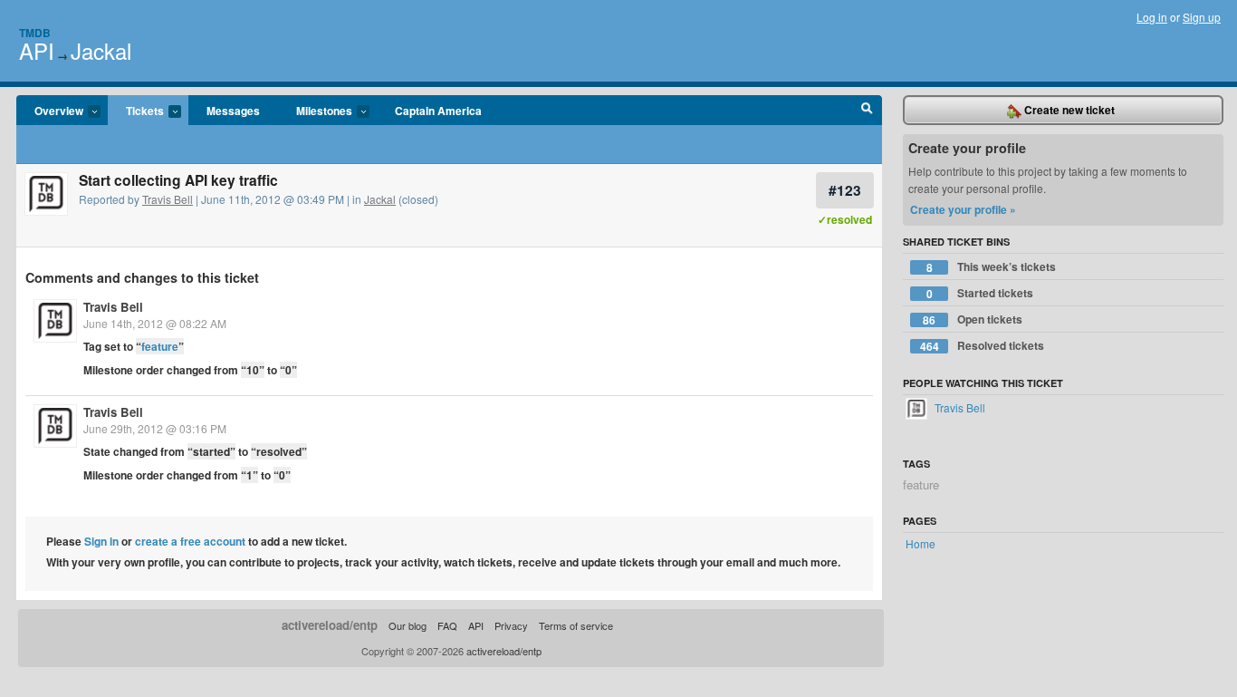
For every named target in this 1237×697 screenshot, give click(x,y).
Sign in (101, 541)
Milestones (315, 111)
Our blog (407, 625)
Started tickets (980, 293)
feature (159, 346)
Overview (49, 111)
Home (920, 543)
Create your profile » (963, 209)
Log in (1151, 16)
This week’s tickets (991, 267)
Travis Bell (167, 199)
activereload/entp (330, 625)
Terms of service (576, 625)
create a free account (190, 541)
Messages (233, 110)
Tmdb (35, 32)
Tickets (136, 111)
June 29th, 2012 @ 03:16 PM (154, 428)
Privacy (511, 625)
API (36, 50)
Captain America (438, 110)
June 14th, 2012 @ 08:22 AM (154, 323)
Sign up (1202, 16)
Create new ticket (1068, 110)
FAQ (447, 625)
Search (867, 110)
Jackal (101, 50)
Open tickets (972, 319)
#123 (845, 189)
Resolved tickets (982, 345)
